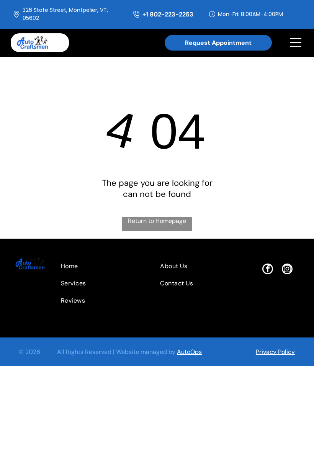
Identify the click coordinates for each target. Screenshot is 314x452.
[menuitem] (96, 266)
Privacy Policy (275, 352)
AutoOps (189, 352)
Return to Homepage (157, 221)
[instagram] (287, 270)
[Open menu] (295, 42)
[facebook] (267, 270)
